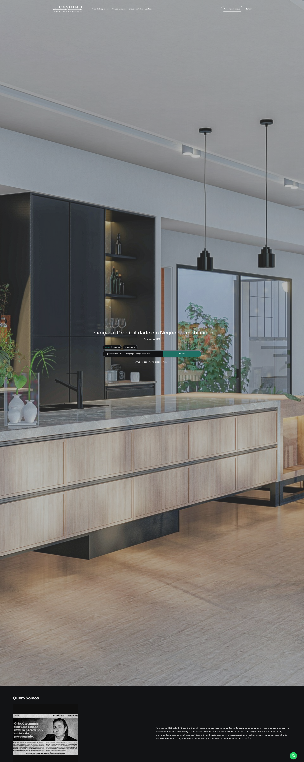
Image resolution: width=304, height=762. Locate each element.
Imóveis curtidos (136, 9)
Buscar (182, 353)
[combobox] (143, 353)
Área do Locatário (119, 9)
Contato (148, 9)
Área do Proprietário (101, 9)
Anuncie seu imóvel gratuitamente (152, 362)
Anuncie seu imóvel (232, 9)
